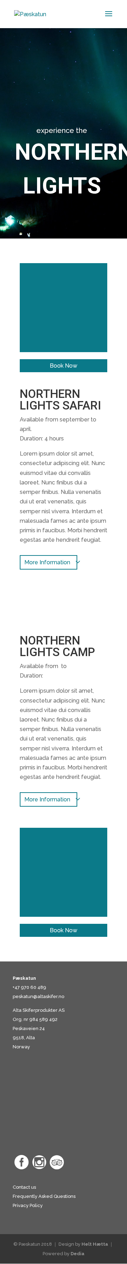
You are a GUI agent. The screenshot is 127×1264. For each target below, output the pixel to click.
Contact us (24, 1187)
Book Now (63, 365)
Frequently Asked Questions (44, 1196)
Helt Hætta (94, 1244)
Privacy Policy (28, 1205)
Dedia (77, 1253)
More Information (47, 562)
